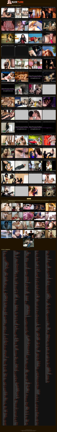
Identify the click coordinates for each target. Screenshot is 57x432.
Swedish (46, 279)
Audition (4, 308)
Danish (14, 279)
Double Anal (14, 294)
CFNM (3, 382)
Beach (3, 330)
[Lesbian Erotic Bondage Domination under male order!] (49, 191)
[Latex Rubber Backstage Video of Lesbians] (35, 191)
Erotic (14, 313)
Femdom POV (15, 341)
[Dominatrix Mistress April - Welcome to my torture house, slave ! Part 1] (8, 38)
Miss (24, 401)
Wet (45, 362)
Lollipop (25, 360)
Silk (35, 402)
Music (24, 418)
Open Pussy (36, 267)
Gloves (14, 406)
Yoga (46, 380)
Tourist (46, 319)
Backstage (4, 319)
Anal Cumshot (4, 275)
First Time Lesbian (15, 349)
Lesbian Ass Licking (26, 336)
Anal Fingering (4, 277)
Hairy (14, 421)
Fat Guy (14, 334)
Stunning (46, 273)
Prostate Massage (37, 324)
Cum (13, 257)
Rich (35, 352)
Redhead (36, 345)
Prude (35, 326)
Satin (35, 369)
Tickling (46, 305)
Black (3, 349)
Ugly (46, 333)
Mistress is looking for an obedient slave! (8, 58)
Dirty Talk (14, 285)
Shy (35, 400)
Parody (35, 283)
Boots (3, 362)
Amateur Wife (4, 268)
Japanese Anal (26, 305)
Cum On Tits (14, 270)
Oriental (36, 272)
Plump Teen (36, 308)
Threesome (46, 303)
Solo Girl (36, 422)
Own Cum (36, 274)
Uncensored (46, 335)
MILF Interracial (26, 371)
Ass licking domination (22, 83)
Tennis (46, 299)
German (14, 382)
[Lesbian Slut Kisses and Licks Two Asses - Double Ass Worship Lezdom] (49, 128)
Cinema (3, 401)
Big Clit (3, 339)
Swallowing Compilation (48, 278)
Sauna (35, 370)
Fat (13, 333)
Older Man (36, 264)
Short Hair (36, 397)
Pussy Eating (36, 333)
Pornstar (36, 315)
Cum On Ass (14, 267)
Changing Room (5, 392)
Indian (25, 285)
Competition (4, 415)
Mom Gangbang (26, 407)
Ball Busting (4, 320)
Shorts (35, 398)
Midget (25, 396)
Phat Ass (36, 292)
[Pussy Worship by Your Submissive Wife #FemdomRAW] (49, 77)
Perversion (36, 290)
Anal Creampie (4, 274)
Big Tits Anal (4, 344)
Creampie (14, 251)
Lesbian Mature (26, 346)
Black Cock (4, 351)
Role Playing (36, 354)
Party (35, 284)
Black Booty (4, 350)
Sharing (36, 386)
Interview (25, 293)
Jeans (25, 315)
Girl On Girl (14, 402)
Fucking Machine (15, 370)
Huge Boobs (25, 277)
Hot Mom (25, 273)
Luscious (25, 367)
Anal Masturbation (5, 280)
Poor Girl (36, 314)
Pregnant (36, 318)
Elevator (14, 311)
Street (46, 268)
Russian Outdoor (37, 365)
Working (46, 376)
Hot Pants (25, 274)
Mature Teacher (26, 392)
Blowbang (4, 355)
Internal (25, 290)
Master (25, 381)
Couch (3, 422)
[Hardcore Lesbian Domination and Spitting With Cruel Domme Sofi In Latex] (21, 128)
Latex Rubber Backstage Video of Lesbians (35, 185)
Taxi (45, 290)
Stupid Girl (46, 274)
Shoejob (36, 395)
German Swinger (15, 395)
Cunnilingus (14, 273)
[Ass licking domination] (21, 89)
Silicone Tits (36, 401)
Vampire (46, 345)
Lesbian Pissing (26, 349)
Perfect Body (36, 288)
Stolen (46, 262)
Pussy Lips (36, 336)
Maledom (25, 375)
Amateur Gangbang (5, 263)
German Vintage (15, 398)
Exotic (14, 319)
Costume (4, 421)
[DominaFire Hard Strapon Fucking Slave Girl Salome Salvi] (21, 38)
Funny (14, 372)
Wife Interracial (47, 371)
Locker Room (25, 359)
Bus (3, 372)
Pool (35, 313)
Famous (14, 330)
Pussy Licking (36, 335)
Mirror (24, 400)
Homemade (25, 267)
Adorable (4, 257)
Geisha (14, 381)
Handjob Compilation (26, 253)
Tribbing (46, 325)
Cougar (3, 423)
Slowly (35, 410)
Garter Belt (14, 380)
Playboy (36, 303)
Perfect (35, 287)
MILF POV (25, 372)
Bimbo (3, 346)
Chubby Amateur (5, 398)
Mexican (25, 395)
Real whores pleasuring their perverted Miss (49, 96)
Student (46, 272)
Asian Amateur (4, 293)
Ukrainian (46, 334)
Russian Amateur (37, 361)
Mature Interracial (26, 390)
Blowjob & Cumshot (5, 357)
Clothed (3, 408)
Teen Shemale (47, 298)
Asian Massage (4, 300)
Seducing (36, 375)
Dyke (14, 303)
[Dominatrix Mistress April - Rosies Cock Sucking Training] (35, 13)
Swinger (46, 283)
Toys (46, 320)
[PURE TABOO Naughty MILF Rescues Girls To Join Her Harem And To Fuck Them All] (35, 89)
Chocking (4, 396)
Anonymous (4, 287)
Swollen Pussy (47, 284)
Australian (4, 309)
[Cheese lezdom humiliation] (8, 115)
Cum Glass (14, 262)
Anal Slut (4, 282)
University (46, 339)
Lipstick (25, 357)
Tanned (46, 287)
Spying (46, 257)
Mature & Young (26, 385)
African (3, 259)
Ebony (14, 304)
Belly (3, 335)
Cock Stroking (4, 410)
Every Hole (14, 316)
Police (35, 311)
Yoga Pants (46, 381)
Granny (14, 413)
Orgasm (36, 270)
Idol (24, 283)
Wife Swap (46, 372)
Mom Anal (25, 406)
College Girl (4, 413)
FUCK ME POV (35, 45)
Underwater (46, 336)
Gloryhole (14, 405)
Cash (3, 387)
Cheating (4, 393)
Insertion (25, 288)
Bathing (3, 328)
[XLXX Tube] (15, 2)
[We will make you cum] (49, 38)
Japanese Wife (26, 314)
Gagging (14, 376)
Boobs (3, 361)
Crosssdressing (15, 254)
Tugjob (46, 330)
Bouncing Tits (4, 364)
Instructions (25, 289)
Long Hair (25, 361)
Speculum (46, 252)
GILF (13, 374)
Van (45, 346)
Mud (24, 415)
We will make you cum (49, 32)
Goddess (14, 407)
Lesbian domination (49, 134)
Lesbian (25, 334)
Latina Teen (25, 331)
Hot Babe (25, 272)
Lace (24, 326)
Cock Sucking (4, 411)
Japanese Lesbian (26, 308)
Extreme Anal (15, 323)
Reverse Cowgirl (37, 350)
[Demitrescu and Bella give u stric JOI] (49, 115)
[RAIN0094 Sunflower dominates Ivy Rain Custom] (35, 26)
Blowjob (4, 356)
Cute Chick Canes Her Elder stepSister (49, 58)
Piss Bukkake (36, 299)
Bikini (3, 345)
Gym (13, 417)
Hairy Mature (14, 423)
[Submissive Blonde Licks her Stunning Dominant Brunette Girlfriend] (21, 115)
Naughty (25, 423)
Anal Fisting (4, 278)
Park (35, 282)
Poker (35, 309)
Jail (24, 303)
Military (25, 398)
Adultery (4, 258)
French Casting (15, 366)
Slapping (36, 407)
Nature (25, 422)
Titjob (46, 313)
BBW (3, 311)
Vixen (46, 352)
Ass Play (4, 304)
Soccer (35, 418)
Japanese (25, 304)
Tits (45, 314)
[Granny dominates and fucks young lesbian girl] (21, 102)
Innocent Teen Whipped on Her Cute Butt (8, 45)
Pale (35, 280)
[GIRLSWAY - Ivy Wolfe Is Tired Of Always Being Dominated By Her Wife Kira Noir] (8, 77)
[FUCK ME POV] (35, 51)
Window (46, 375)
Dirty (13, 284)
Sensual (36, 380)
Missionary (25, 402)
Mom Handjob (25, 408)
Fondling (14, 355)
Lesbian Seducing (26, 350)
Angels (3, 285)
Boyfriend (4, 365)
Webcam (46, 359)
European (14, 315)
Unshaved (46, 340)
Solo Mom (36, 423)
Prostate (36, 323)
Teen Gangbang (47, 295)
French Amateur (15, 364)
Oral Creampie (36, 269)
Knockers (25, 323)
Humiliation (25, 280)
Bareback (4, 326)
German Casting (15, 386)
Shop (35, 396)
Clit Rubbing (4, 406)
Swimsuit (46, 282)
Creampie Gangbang (15, 253)
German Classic (15, 387)
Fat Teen (14, 336)
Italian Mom (25, 299)
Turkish (46, 331)
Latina (25, 330)
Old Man (36, 263)
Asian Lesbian (4, 298)
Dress (14, 298)
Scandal (36, 371)
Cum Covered (15, 259)
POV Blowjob (36, 277)
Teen (46, 292)
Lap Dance (25, 328)
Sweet (46, 280)
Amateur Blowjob (5, 262)
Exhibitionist (14, 318)
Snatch (35, 416)
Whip (46, 364)
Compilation (4, 416)
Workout (46, 377)
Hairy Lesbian (15, 422)
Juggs (25, 318)
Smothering (36, 415)
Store (46, 263)
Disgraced (14, 287)
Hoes (24, 262)
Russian (36, 360)
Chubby (3, 397)
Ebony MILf (14, 308)
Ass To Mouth (4, 305)
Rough (35, 357)
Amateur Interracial (5, 264)
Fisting (14, 351)
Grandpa (14, 412)
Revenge (36, 349)
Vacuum (46, 344)
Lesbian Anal (25, 335)
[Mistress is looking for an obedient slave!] (8, 64)
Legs (24, 333)
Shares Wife (36, 385)
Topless (46, 318)
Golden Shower (15, 408)
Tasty (46, 288)
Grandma (14, 411)
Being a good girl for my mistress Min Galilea (8, 7)
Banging (4, 324)
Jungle (25, 320)
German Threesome (15, 397)
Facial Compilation (15, 328)
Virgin (46, 350)
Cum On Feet (15, 269)
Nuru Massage (36, 257)
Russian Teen (36, 366)
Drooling (14, 300)
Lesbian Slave (26, 351)
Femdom (14, 339)
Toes (46, 315)
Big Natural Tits (4, 341)
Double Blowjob (15, 295)
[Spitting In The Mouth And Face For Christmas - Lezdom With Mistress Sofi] (35, 153)
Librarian (25, 355)
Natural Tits (25, 421)
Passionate (36, 285)
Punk (35, 331)
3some (3, 254)
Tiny (45, 309)
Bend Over (4, 336)
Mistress (25, 403)
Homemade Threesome (27, 268)
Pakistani (36, 279)
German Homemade (15, 390)
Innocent (25, 287)
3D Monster (4, 253)
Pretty (35, 319)
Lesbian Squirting (26, 352)
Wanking (46, 356)
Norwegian (36, 253)
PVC (35, 278)
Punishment (36, 330)
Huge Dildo (25, 279)
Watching (46, 357)
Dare (14, 280)
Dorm (14, 293)
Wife (46, 366)
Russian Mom (36, 364)
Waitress (46, 355)
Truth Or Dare (47, 329)
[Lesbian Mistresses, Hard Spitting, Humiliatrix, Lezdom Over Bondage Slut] (35, 77)
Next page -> (29, 198)
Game (14, 377)
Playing (36, 304)
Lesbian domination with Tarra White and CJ (21, 58)
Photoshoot (36, 294)
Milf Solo (25, 397)
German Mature (15, 393)
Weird (46, 361)
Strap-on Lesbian (47, 267)
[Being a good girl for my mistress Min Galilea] (8, 13)
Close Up (4, 407)
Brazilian (4, 367)
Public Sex (36, 328)
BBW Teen (4, 313)
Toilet (46, 316)
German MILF (15, 392)
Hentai (25, 257)
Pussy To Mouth (37, 339)
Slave (35, 408)
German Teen (15, 396)
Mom (24, 405)
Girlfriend (14, 403)
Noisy (35, 252)
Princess (36, 320)
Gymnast (14, 418)
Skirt (35, 406)
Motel (24, 413)
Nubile (35, 254)
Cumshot (14, 272)
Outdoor (36, 273)
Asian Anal (4, 294)
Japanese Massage (26, 310)
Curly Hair (14, 275)
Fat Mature (14, 335)
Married (25, 377)
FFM (13, 325)
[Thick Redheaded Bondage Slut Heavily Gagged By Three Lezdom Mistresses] (35, 64)
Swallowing (46, 277)
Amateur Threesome (5, 267)
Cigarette (4, 400)
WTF (46, 354)
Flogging (14, 354)
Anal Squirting (4, 283)
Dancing (14, 278)
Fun (13, 371)
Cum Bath (14, 258)
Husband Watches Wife (27, 282)
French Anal (14, 365)
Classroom (4, 403)
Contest (3, 418)
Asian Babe (4, 295)
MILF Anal (25, 369)
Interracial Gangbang (26, 292)
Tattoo (46, 289)
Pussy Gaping (36, 334)
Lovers (25, 364)
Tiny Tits (46, 311)
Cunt (13, 274)
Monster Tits (25, 412)
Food (14, 356)
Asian (3, 292)
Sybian (46, 285)
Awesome (4, 310)
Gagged (14, 375)
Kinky (24, 321)
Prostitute (36, 325)
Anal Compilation (5, 273)
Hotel (24, 275)
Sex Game (36, 382)
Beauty (3, 331)
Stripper (46, 269)
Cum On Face (15, 268)
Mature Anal (25, 387)
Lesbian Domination (26, 339)
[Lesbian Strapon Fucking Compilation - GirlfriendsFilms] (49, 178)
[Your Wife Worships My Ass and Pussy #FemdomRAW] (49, 166)
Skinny (35, 405)
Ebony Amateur (15, 305)
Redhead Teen (36, 346)
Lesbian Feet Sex (26, 341)
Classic (3, 402)
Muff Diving (25, 416)
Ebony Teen (14, 309)
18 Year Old (4, 251)
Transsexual (46, 323)
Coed (3, 412)
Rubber (36, 359)
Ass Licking (4, 303)
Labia (24, 325)
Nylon (35, 258)
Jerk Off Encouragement (27, 316)
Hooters (25, 270)
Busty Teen (4, 376)
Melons (25, 393)
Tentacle (46, 300)
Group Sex (14, 416)
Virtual (46, 351)
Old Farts (36, 262)
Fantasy (14, 331)
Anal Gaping (4, 279)
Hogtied (25, 263)
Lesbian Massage (26, 345)
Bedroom (4, 333)
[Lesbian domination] (49, 140)
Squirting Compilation (48, 259)
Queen (35, 340)
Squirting (46, 258)
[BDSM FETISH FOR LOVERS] (8, 178)
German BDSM (15, 385)
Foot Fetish (14, 357)
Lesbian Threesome (26, 354)
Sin (35, 403)
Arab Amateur (4, 290)
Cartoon (4, 386)
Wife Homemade (47, 370)
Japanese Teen (26, 313)
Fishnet (14, 350)
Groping (14, 415)
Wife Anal (46, 367)
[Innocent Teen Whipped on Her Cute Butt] (8, 51)
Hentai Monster (26, 258)
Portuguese (36, 316)
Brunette (4, 369)
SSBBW (36, 367)
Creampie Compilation (16, 252)
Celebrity (4, 390)
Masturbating (25, 382)
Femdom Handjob (15, 340)
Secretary (36, 374)
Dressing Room (15, 299)
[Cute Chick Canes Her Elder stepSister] (49, 64)
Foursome (14, 361)
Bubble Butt (4, 370)
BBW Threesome (5, 314)
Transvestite (46, 324)
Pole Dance (36, 310)
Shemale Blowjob (37, 393)
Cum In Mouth (15, 264)
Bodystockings (4, 359)
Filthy (14, 344)
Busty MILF (4, 375)
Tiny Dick (46, 310)
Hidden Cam (25, 259)
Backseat (4, 318)
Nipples (36, 251)
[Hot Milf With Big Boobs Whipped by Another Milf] (49, 26)
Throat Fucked (47, 304)
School (35, 372)
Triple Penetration (47, 328)
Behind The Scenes (5, 334)
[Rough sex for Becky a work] (21, 51)
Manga (25, 376)
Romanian (36, 355)
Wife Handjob (47, 369)
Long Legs (25, 362)
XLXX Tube (8, 5)
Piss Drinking (36, 300)
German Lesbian (15, 391)
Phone (35, 293)
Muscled (25, 417)
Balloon (3, 323)
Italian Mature (25, 298)
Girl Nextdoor (15, 401)
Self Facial (36, 377)
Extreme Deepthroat (15, 324)
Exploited (14, 321)
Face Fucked (14, 326)
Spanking (46, 251)
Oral (35, 268)
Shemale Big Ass (37, 390)
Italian (25, 295)
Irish (24, 294)
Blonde (3, 354)
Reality (35, 344)
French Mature (15, 367)
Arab (3, 289)
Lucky (24, 366)
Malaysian (25, 374)
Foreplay (14, 359)
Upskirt (46, 341)
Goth (13, 410)
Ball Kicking (4, 321)
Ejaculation (14, 310)
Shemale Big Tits (37, 392)
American (4, 270)
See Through (36, 376)
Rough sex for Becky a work (22, 45)
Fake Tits (14, 329)
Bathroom (4, 329)
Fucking (14, 369)
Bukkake (4, 371)
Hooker (25, 269)
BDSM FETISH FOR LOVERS (8, 172)
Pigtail (35, 298)
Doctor (14, 288)
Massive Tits (25, 380)
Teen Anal (46, 293)
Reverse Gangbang (37, 351)
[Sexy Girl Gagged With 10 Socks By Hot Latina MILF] (8, 166)
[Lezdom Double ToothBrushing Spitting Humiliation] (35, 128)
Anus (3, 288)
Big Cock (4, 340)
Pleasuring (36, 305)
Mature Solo (25, 391)
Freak (14, 362)
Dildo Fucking (15, 282)
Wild (46, 374)
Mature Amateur (26, 386)
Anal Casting (4, 272)
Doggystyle (14, 290)
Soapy (35, 417)
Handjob (25, 251)
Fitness (14, 352)
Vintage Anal (47, 349)
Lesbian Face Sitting (26, 340)
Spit (45, 254)
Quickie (36, 341)
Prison (35, 321)
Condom (4, 417)
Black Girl (4, 352)
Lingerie (25, 356)
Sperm (46, 253)
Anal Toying (4, 284)
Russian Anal (36, 362)
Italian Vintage (26, 300)
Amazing (4, 269)
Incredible (25, 284)
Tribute (46, 326)
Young (46, 382)
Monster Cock (25, 411)
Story (46, 264)
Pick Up (36, 295)
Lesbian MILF (25, 344)
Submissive (46, 275)
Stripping (46, 270)
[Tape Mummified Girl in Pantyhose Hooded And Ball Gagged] (21, 166)
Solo (35, 421)
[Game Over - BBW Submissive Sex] (8, 26)
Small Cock (36, 412)
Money (25, 410)
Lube (24, 365)
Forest (14, 360)
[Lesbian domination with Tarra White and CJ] (21, 64)
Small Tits (36, 413)
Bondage (4, 360)
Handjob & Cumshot (26, 252)
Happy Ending (26, 254)
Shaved (36, 387)
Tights (46, 308)
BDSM (3, 315)
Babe (3, 316)
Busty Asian (4, 374)
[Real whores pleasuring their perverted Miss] (49, 102)
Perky (35, 289)
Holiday (25, 264)
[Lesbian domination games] (35, 115)
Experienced (14, 320)
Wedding (46, 360)
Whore (46, 365)
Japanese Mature (26, 311)
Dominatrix (14, 292)
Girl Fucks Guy (15, 400)
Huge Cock (25, 278)
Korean (25, 324)
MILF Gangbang (26, 370)
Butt (3, 377)
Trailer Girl (46, 321)
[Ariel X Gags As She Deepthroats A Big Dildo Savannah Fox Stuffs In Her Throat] (21, 26)
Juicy (24, 319)
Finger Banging (15, 345)
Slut (35, 411)
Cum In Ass (14, 263)
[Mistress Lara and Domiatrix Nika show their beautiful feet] (49, 51)
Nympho (36, 259)
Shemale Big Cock (37, 391)
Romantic (36, 356)
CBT (3, 380)
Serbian (36, 381)
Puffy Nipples (36, 329)
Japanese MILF (26, 309)
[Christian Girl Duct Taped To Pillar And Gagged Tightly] (35, 166)
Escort (14, 314)
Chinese (4, 395)
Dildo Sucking (15, 283)
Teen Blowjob (47, 294)
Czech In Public (15, 277)
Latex (24, 329)
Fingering (14, 346)
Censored (4, 391)
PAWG (35, 275)
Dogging (14, 289)
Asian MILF (4, 299)
